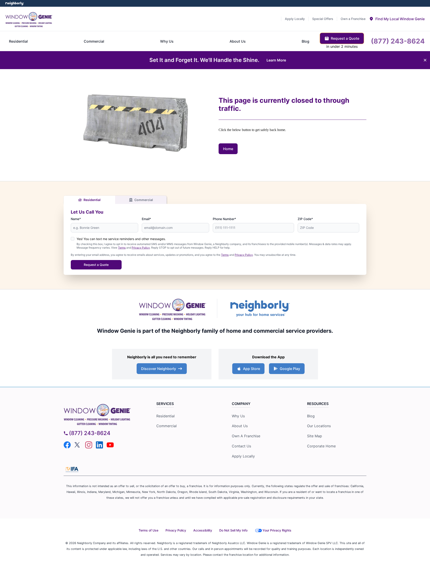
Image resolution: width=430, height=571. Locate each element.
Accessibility (202, 530)
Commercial (143, 200)
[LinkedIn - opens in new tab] (99, 444)
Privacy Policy (141, 247)
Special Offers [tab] (322, 19)
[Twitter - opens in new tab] (78, 444)
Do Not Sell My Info (233, 530)
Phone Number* (224, 219)
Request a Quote (96, 265)
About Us (240, 426)
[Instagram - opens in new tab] (88, 444)
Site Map (314, 436)
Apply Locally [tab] (295, 19)
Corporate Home (321, 446)
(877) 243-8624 (89, 433)
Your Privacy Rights (276, 530)
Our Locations (319, 426)
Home (228, 149)
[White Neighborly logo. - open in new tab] (14, 3)
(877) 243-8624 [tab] (398, 41)
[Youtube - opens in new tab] (110, 444)
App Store (251, 368)
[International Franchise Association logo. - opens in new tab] (72, 469)
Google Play (290, 368)
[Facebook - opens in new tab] (67, 444)
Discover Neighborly (158, 368)
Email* (146, 219)
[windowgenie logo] (102, 413)
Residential (92, 200)
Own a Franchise (246, 436)
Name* (76, 219)
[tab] (397, 19)
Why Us (238, 416)
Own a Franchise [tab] (353, 19)
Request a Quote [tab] (345, 38)
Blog (311, 416)
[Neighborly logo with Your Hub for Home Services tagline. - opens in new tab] (259, 308)
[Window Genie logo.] (28, 19)
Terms (122, 247)
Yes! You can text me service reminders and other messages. (121, 239)
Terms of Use (148, 530)
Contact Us (241, 446)
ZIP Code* (305, 219)
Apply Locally (243, 456)
